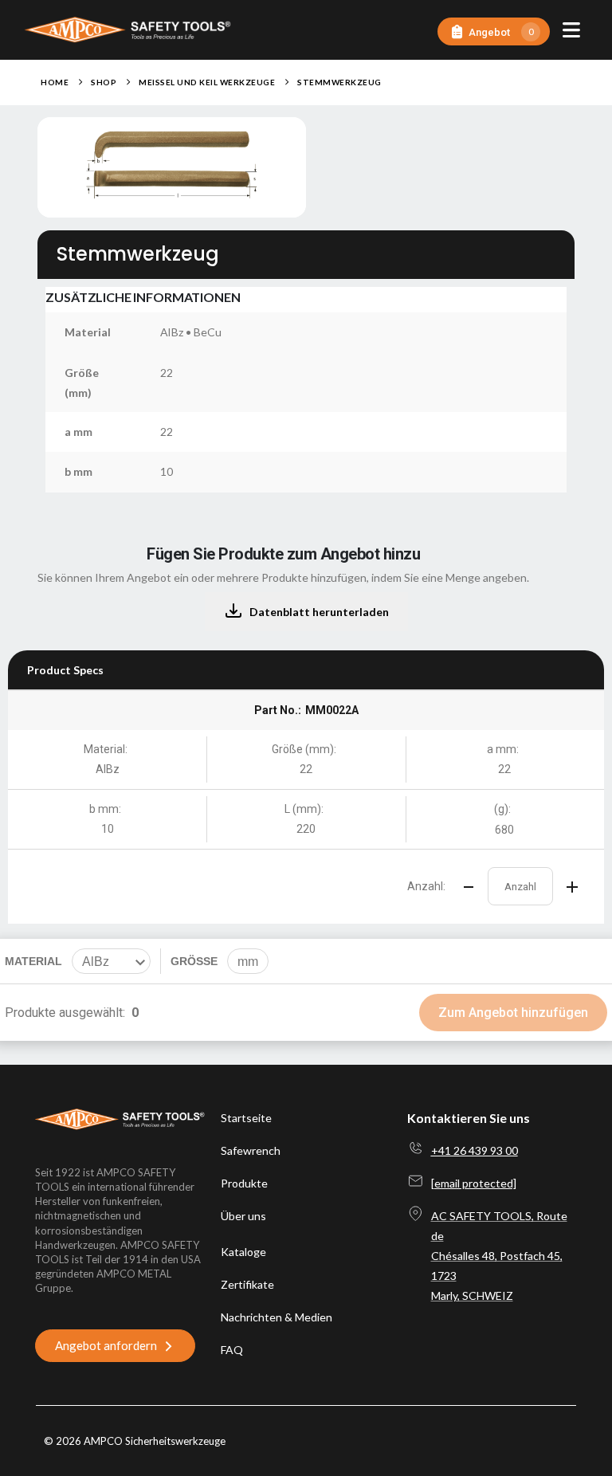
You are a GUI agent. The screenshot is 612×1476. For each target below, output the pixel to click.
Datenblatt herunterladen (319, 611)
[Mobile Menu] (571, 30)
